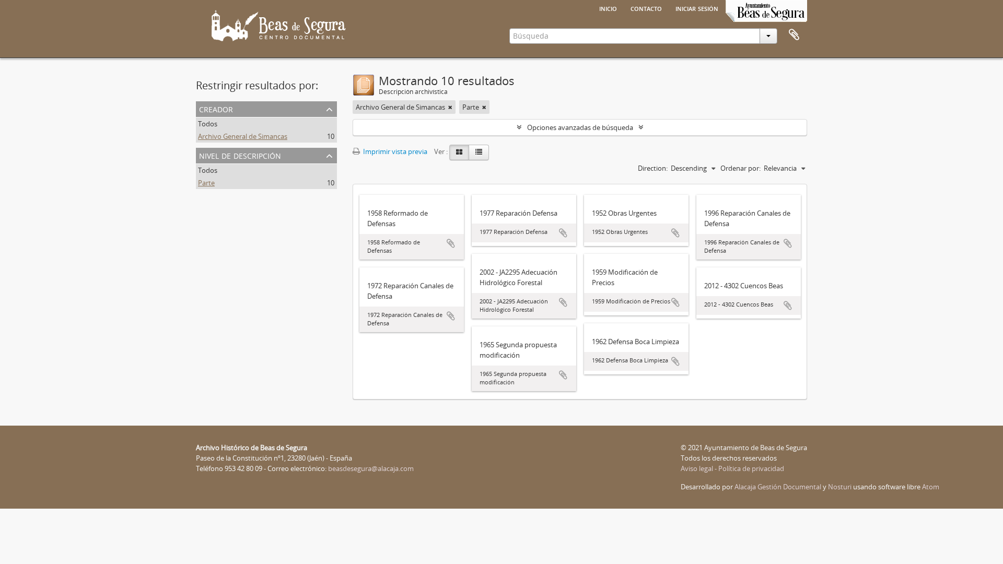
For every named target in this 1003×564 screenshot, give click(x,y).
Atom (930, 486)
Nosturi (840, 486)
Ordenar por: (740, 168)
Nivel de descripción (240, 155)
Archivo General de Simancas (242, 136)
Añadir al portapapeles (451, 243)
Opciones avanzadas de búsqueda (580, 127)
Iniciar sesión (696, 8)
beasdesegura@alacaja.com (371, 468)
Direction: (653, 168)
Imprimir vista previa (394, 151)
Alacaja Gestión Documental (777, 486)
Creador (216, 108)
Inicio (608, 8)
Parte (206, 182)
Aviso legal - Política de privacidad (732, 468)
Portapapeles (794, 35)
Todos (207, 123)
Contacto (646, 8)
